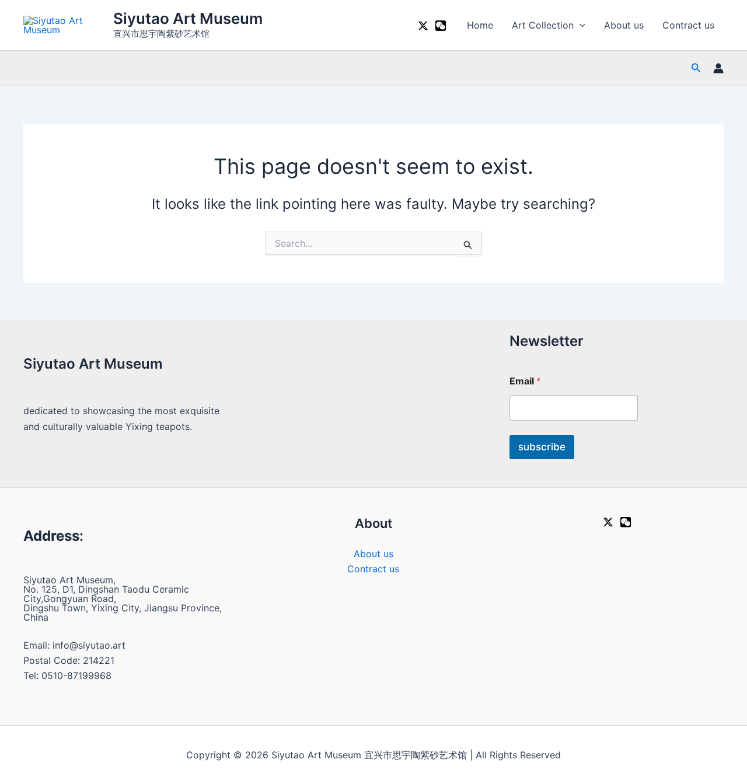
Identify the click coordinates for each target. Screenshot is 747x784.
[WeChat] (440, 25)
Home (480, 25)
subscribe (542, 447)
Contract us (688, 25)
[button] (579, 25)
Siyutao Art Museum (188, 18)
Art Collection (543, 25)
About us (624, 25)
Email (525, 381)
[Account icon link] (718, 68)
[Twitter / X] (423, 25)
